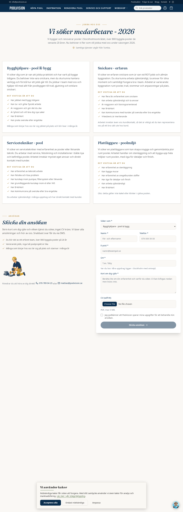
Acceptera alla (50, 502)
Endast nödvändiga (75, 502)
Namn (104, 233)
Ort (103, 257)
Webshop (120, 8)
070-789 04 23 (45, 283)
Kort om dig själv (110, 273)
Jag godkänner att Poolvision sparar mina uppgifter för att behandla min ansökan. (139, 316)
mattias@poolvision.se (71, 283)
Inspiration (53, 8)
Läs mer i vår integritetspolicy (71, 496)
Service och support (98, 8)
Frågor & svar (147, 2)
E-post (104, 245)
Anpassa (96, 502)
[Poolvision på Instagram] (173, 2)
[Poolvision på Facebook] (170, 2)
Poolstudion (135, 2)
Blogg (157, 2)
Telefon (144, 233)
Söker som (106, 221)
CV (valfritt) (106, 297)
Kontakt (164, 2)
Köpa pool (36, 8)
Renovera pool (73, 8)
